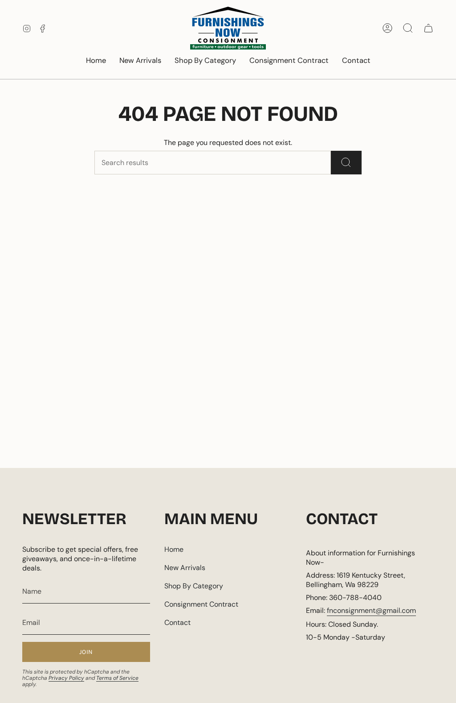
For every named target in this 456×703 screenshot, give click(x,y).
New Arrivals (184, 567)
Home (173, 549)
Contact (177, 622)
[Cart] (428, 28)
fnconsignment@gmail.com (371, 610)
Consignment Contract (201, 604)
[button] (205, 61)
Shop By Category (193, 586)
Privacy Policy (66, 678)
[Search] (346, 162)
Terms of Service (117, 678)
